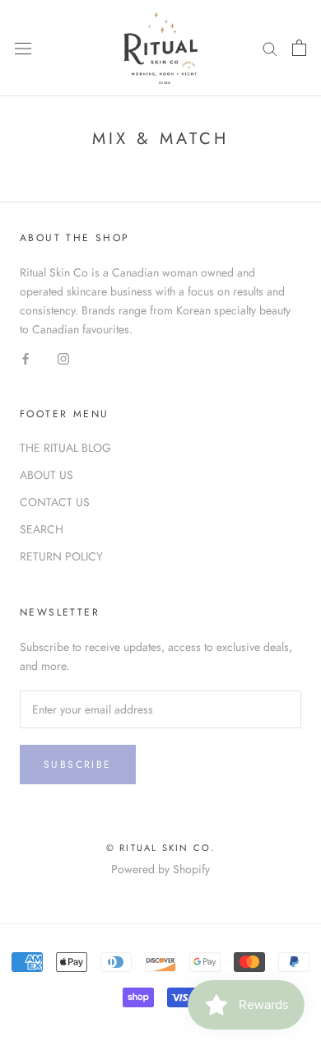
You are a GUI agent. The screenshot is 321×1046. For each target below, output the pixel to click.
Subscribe (78, 764)
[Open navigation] (23, 48)
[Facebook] (25, 357)
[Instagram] (63, 357)
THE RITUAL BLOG (65, 447)
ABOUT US (46, 475)
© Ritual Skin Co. (160, 847)
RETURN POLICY (61, 556)
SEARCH (41, 529)
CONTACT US (55, 502)
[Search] (270, 48)
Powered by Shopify (160, 869)
